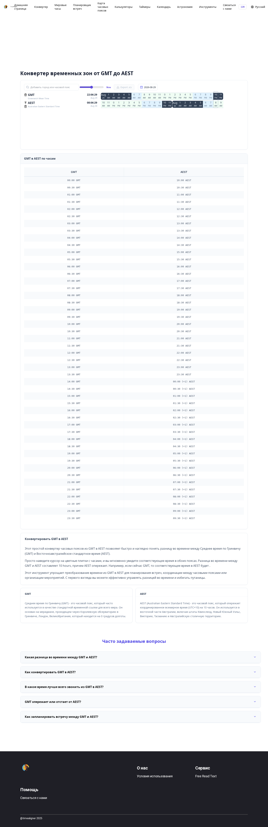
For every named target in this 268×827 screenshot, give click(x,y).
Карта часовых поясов (103, 6)
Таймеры (144, 7)
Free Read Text (206, 776)
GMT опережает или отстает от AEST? (53, 702)
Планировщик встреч (82, 6)
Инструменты (207, 7)
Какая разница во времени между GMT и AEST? (61, 657)
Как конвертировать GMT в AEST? (50, 672)
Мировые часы (61, 6)
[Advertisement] (129, 40)
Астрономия (185, 7)
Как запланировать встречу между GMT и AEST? (61, 717)
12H (242, 7)
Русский (260, 7)
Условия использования (155, 776)
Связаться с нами (229, 6)
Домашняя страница (21, 6)
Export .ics (126, 87)
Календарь (164, 7)
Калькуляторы (124, 7)
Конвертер (41, 7)
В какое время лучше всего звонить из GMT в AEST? (64, 687)
